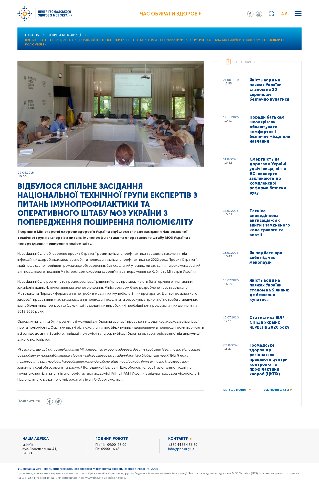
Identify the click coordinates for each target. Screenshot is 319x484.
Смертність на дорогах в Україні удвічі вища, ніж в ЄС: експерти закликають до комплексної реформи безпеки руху (267, 176)
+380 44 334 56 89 (182, 445)
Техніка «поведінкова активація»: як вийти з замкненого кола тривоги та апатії (269, 223)
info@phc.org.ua (181, 449)
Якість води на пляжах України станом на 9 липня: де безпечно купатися (269, 290)
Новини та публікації (64, 35)
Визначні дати (276, 390)
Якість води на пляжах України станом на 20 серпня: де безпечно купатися (269, 90)
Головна (32, 35)
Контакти (178, 439)
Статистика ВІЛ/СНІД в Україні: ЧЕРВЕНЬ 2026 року (269, 322)
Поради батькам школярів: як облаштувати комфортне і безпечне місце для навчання (269, 129)
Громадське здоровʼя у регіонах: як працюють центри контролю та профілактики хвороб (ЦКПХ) (268, 359)
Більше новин (235, 390)
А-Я (284, 14)
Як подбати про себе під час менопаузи (265, 257)
